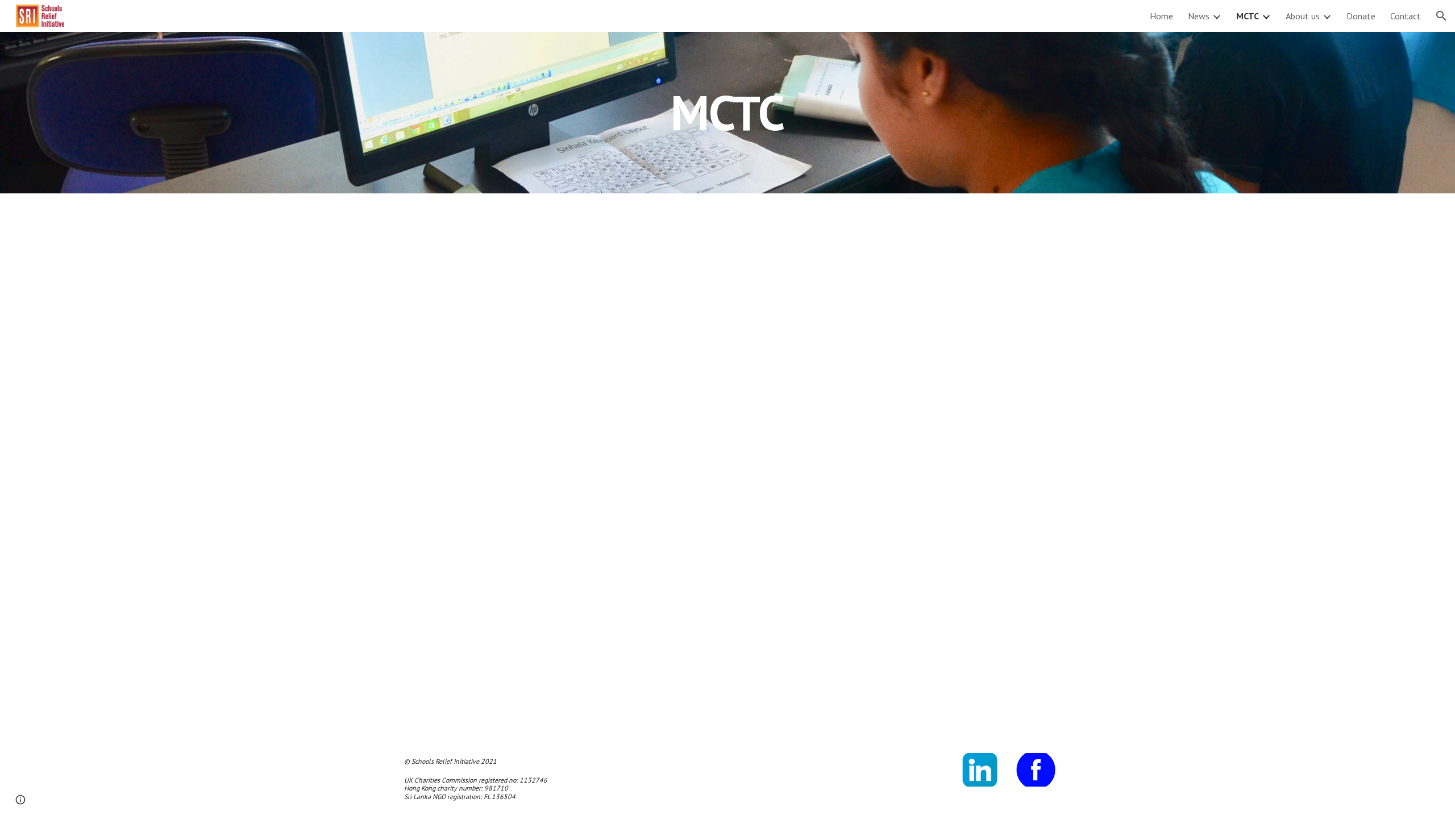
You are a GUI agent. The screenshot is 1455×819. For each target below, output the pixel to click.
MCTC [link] (1247, 16)
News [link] (1198, 16)
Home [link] (1161, 16)
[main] (727, 112)
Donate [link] (1360, 16)
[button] (1441, 16)
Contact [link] (1405, 16)
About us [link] (1303, 16)
